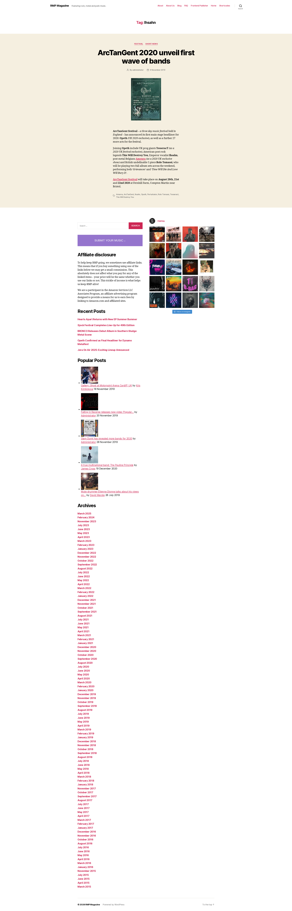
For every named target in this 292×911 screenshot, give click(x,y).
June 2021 (84, 623)
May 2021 (83, 627)
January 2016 (85, 867)
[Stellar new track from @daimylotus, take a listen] (190, 283)
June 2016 (84, 851)
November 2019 (87, 698)
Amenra (141, 158)
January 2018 (85, 784)
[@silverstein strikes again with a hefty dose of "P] (190, 250)
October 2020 (86, 655)
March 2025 (84, 513)
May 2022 (83, 580)
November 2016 (87, 835)
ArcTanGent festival (125, 179)
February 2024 (86, 517)
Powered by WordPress (113, 904)
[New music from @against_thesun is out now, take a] (206, 234)
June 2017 (84, 808)
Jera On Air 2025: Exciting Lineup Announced (103, 350)
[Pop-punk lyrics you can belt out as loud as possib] (173, 250)
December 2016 (87, 831)
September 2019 (87, 706)
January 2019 (85, 737)
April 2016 (83, 859)
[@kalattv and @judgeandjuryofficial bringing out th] (190, 234)
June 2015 (84, 878)
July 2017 (83, 804)
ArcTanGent (129, 194)
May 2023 (83, 533)
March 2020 (84, 682)
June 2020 (84, 670)
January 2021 (85, 643)
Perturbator (152, 194)
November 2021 (87, 603)
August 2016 (85, 843)
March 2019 (84, 729)
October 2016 (85, 839)
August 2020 (85, 662)
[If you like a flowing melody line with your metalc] (173, 300)
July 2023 (83, 525)
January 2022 (85, 596)
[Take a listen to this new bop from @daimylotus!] (157, 267)
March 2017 (84, 820)
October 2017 (85, 792)
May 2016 (83, 855)
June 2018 (84, 765)
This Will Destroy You (125, 197)
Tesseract (174, 194)
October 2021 (85, 607)
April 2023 (84, 537)
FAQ (186, 5)
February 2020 (86, 686)
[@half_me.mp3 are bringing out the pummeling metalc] (157, 300)
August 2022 (85, 568)
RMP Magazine (59, 5)
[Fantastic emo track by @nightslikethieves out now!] (173, 267)
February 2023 (86, 545)
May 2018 (83, 768)
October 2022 (85, 560)
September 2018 (87, 753)
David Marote (97, 495)
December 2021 (87, 600)
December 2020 (87, 647)
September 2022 (87, 564)
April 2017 (83, 816)
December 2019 (87, 694)
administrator (138, 70)
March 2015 (84, 886)
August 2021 (85, 615)
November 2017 (87, 788)
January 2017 (85, 827)
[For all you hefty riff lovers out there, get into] (157, 234)
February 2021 (86, 639)
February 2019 (86, 733)
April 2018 (83, 772)
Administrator (88, 415)
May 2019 (83, 721)
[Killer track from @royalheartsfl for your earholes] (157, 283)
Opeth (143, 194)
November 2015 (87, 871)
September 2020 (87, 658)
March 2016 (84, 863)
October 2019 (85, 702)
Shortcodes (224, 5)
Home (213, 5)
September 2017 (87, 796)
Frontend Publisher (199, 5)
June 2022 (84, 576)
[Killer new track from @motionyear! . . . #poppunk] (206, 300)
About (160, 5)
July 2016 (83, 847)
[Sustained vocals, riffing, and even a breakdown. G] (173, 283)
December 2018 (87, 741)
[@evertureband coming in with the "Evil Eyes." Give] (190, 267)
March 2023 (84, 541)
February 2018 (86, 780)
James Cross (88, 468)
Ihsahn (137, 194)
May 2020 (83, 674)
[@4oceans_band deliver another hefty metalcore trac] (206, 283)
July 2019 (83, 713)
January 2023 (85, 548)
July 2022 (83, 572)
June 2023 (84, 529)
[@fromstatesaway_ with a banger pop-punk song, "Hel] (206, 267)
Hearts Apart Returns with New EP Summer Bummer (107, 319)
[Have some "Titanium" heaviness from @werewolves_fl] (190, 300)
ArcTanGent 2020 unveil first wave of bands (146, 56)
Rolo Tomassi (163, 194)
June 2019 (84, 717)
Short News (151, 44)
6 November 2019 (157, 70)
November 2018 (87, 745)
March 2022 (84, 588)
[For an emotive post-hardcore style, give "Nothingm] (206, 250)
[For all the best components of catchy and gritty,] (173, 234)
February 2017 (86, 823)
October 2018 (85, 749)
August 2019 (85, 710)
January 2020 (85, 690)
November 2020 (87, 651)
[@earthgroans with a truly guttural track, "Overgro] (157, 250)
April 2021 (83, 631)
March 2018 (84, 776)
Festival (138, 44)
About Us (170, 5)
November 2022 (87, 556)
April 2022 (84, 584)
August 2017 (85, 800)
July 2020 (83, 666)
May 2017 (83, 812)
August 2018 (85, 757)
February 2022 (86, 592)
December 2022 (87, 552)
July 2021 (83, 619)
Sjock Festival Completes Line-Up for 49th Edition (106, 325)
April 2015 (83, 882)
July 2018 (83, 761)
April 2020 (84, 678)
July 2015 (83, 875)
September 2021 (87, 611)
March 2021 (84, 635)
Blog (179, 5)
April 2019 (83, 725)
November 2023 (87, 521)
